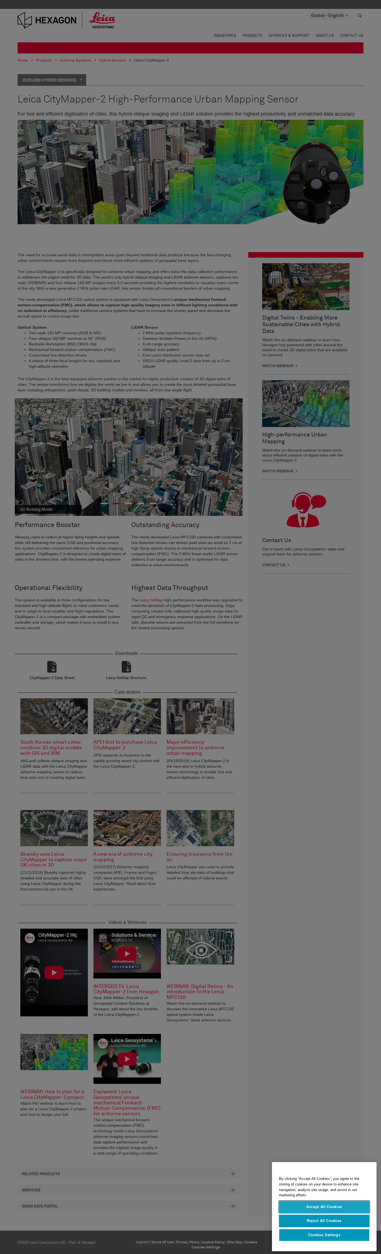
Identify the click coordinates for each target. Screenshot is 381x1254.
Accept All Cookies (324, 1207)
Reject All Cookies (324, 1221)
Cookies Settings (324, 1235)
